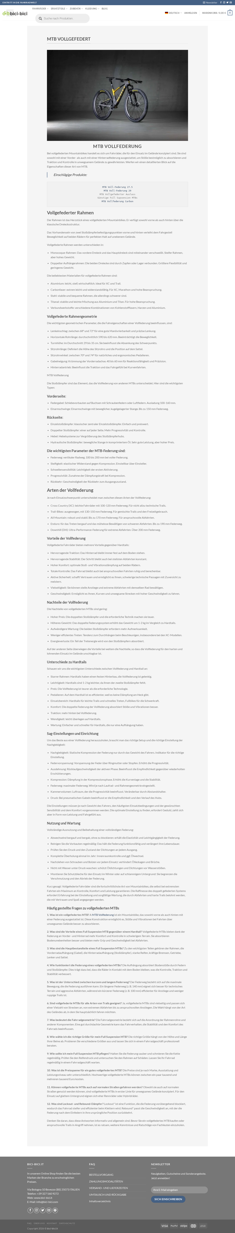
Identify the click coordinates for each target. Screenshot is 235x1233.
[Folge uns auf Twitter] (227, 2)
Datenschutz (67, 1223)
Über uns (39, 1223)
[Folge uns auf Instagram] (224, 2)
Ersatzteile (58, 8)
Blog (105, 8)
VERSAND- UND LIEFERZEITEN (108, 1187)
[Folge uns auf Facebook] (221, 2)
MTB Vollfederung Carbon (117, 201)
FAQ (29, 1223)
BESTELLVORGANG (101, 1174)
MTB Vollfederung (103, 914)
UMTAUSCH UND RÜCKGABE (107, 1194)
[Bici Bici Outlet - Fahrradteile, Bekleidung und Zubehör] (15, 13)
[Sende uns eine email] (231, 2)
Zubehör (75, 8)
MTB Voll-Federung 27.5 (117, 187)
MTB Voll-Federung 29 (117, 190)
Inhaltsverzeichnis (100, 1201)
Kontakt (52, 1223)
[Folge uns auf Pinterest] (55, 1210)
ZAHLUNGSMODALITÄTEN (106, 1181)
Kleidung (91, 8)
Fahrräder (39, 8)
